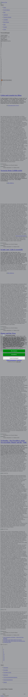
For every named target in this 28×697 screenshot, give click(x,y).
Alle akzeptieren (14, 350)
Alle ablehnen (14, 354)
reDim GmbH (18, 361)
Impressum (19, 360)
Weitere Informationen (11, 360)
